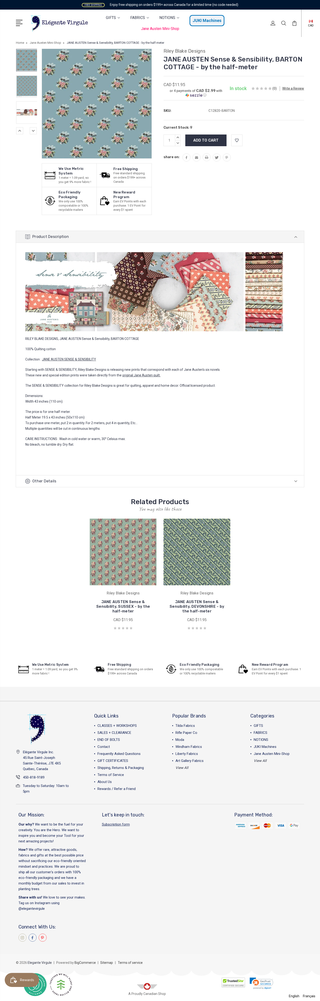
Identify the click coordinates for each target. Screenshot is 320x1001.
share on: (171, 157)
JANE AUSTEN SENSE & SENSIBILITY (69, 359)
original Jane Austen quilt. (141, 375)
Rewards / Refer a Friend (116, 789)
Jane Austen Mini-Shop (160, 28)
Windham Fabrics (188, 747)
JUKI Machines (207, 20)
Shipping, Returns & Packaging (120, 768)
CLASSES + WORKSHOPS (117, 726)
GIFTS (111, 17)
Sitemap (106, 963)
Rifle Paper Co (186, 733)
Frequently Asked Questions (119, 754)
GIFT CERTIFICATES (112, 761)
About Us (104, 782)
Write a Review (293, 88)
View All (181, 768)
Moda (179, 740)
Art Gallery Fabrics (189, 761)
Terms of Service (110, 775)
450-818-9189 (34, 777)
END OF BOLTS (108, 740)
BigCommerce (85, 963)
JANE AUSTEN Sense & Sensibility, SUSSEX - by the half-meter (123, 606)
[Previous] (19, 130)
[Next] (33, 130)
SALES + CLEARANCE (114, 733)
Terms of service (130, 963)
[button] (196, 92)
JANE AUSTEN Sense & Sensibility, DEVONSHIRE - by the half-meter (197, 606)
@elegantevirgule (32, 908)
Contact (103, 747)
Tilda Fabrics (185, 726)
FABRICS (137, 17)
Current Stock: (178, 127)
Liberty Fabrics (186, 754)
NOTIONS (167, 17)
